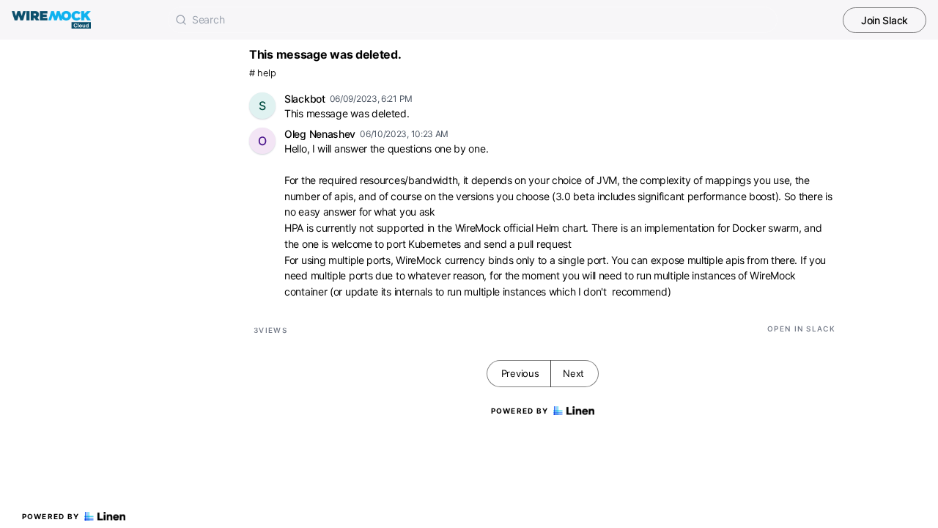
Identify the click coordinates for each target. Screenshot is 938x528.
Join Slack (884, 20)
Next (573, 373)
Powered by (51, 516)
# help (262, 72)
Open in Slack (801, 328)
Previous (520, 373)
